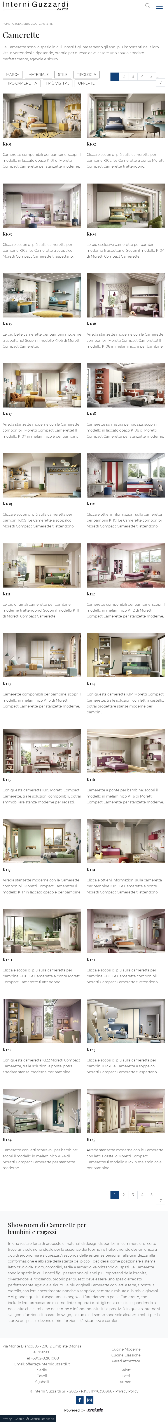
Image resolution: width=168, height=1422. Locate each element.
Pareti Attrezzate (126, 1361)
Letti (126, 1376)
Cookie (19, 1418)
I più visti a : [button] (57, 83)
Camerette (46, 24)
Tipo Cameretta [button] (21, 83)
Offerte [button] (86, 83)
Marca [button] (12, 75)
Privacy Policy (126, 1391)
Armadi (126, 1382)
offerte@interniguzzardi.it (48, 1364)
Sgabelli (42, 1382)
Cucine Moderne (126, 1349)
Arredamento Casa (24, 24)
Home (6, 24)
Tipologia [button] (86, 75)
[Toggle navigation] (159, 6)
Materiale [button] (38, 75)
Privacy (7, 1418)
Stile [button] (63, 75)
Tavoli (42, 1376)
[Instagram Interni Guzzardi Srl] (89, 1400)
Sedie (42, 1370)
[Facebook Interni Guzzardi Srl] (80, 1400)
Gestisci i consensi (42, 1418)
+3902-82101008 (45, 1358)
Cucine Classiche (126, 1355)
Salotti (126, 1370)
